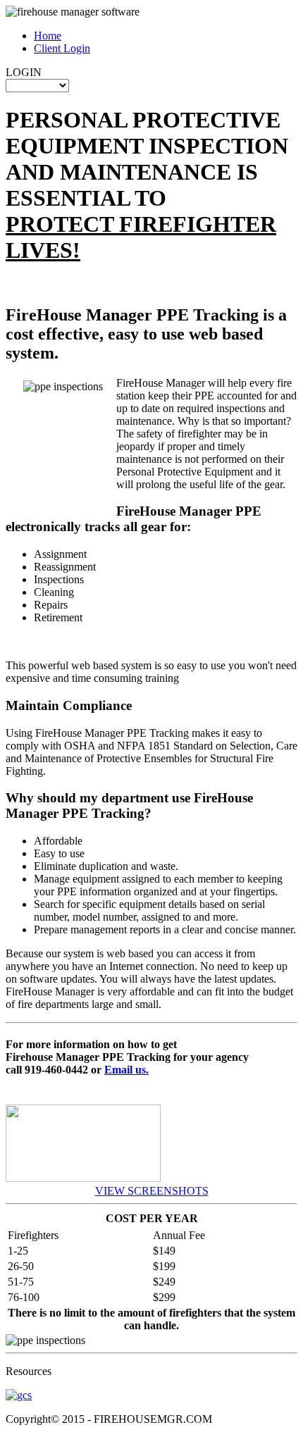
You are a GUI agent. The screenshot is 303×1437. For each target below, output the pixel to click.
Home (47, 36)
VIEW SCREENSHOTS (152, 1191)
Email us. (126, 1070)
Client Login (62, 48)
